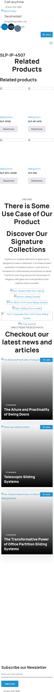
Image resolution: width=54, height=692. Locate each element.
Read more (8, 129)
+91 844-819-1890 (12, 7)
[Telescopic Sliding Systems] (27, 456)
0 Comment (11, 405)
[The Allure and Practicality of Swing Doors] (27, 389)
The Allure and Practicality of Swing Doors (26, 412)
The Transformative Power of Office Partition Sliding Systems (26, 544)
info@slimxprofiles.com (15, 21)
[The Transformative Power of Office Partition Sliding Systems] (27, 523)
